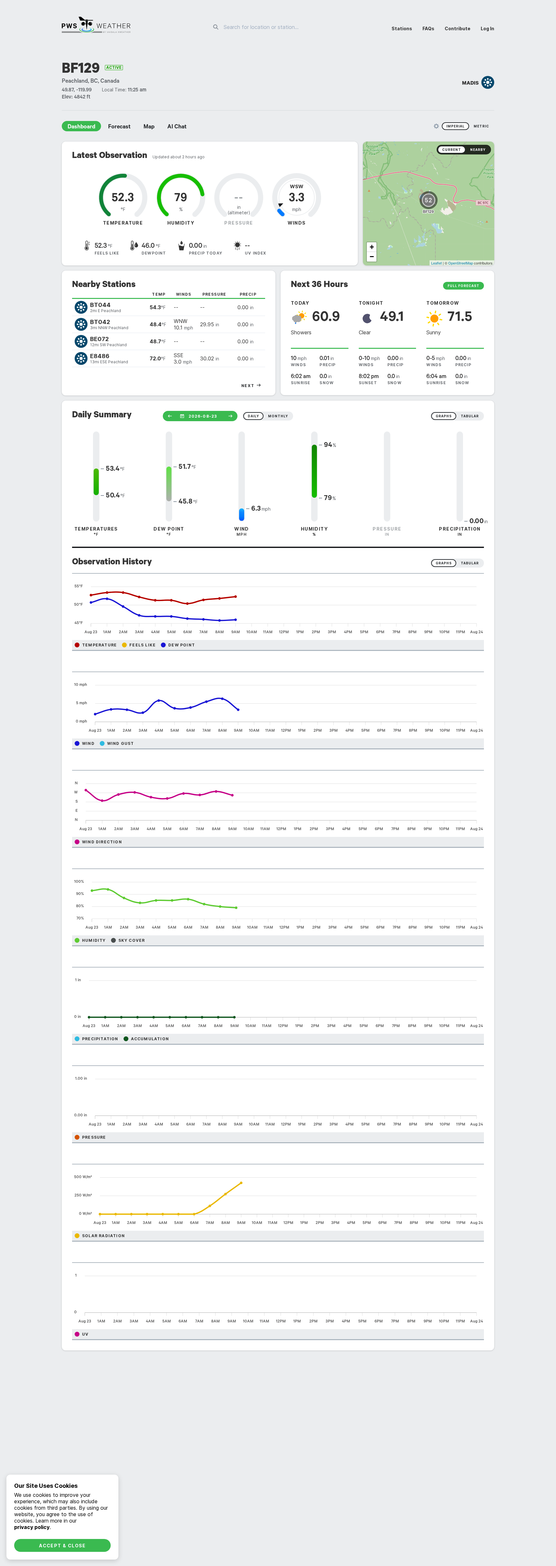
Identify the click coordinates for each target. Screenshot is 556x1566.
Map (149, 127)
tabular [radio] (470, 416)
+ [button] (372, 247)
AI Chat (177, 127)
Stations (402, 28)
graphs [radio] (444, 416)
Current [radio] (451, 150)
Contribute (457, 28)
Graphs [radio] (444, 563)
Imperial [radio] (455, 126)
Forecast (119, 127)
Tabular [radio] (470, 563)
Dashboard (81, 127)
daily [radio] (253, 416)
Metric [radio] (481, 126)
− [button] (372, 257)
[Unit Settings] (436, 126)
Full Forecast (463, 286)
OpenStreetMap (460, 262)
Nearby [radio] (478, 150)
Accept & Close (62, 1545)
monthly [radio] (278, 416)
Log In (487, 28)
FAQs (428, 28)
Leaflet (436, 262)
